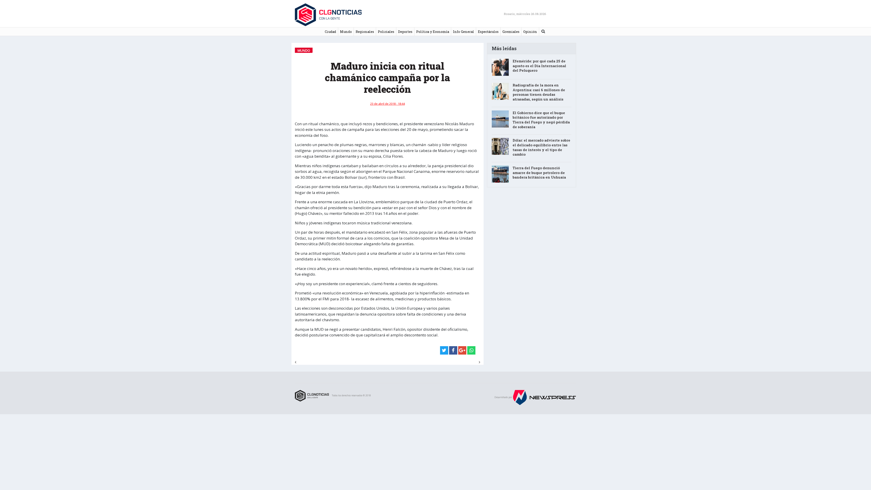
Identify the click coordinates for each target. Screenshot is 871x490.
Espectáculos (488, 31)
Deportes (405, 31)
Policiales (386, 31)
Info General (463, 31)
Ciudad (330, 31)
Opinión (530, 31)
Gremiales (510, 31)
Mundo (346, 31)
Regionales (365, 31)
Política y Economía (432, 31)
